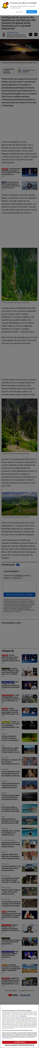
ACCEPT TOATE (19, 1042)
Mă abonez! (32, 12)
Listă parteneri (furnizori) (7, 1038)
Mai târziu (19, 12)
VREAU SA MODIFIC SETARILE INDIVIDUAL (19, 1045)
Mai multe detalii (23, 1016)
